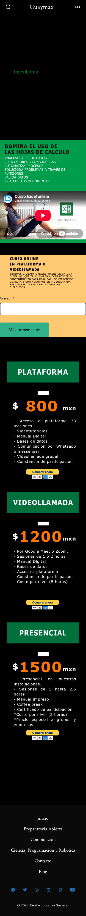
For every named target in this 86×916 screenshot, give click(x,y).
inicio (43, 818)
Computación (43, 839)
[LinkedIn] (48, 889)
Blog (43, 872)
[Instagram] (36, 889)
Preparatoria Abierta (43, 829)
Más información (24, 330)
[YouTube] (72, 889)
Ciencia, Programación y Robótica (43, 850)
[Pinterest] (60, 889)
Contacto (43, 861)
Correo (7, 298)
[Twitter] (25, 889)
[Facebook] (13, 889)
